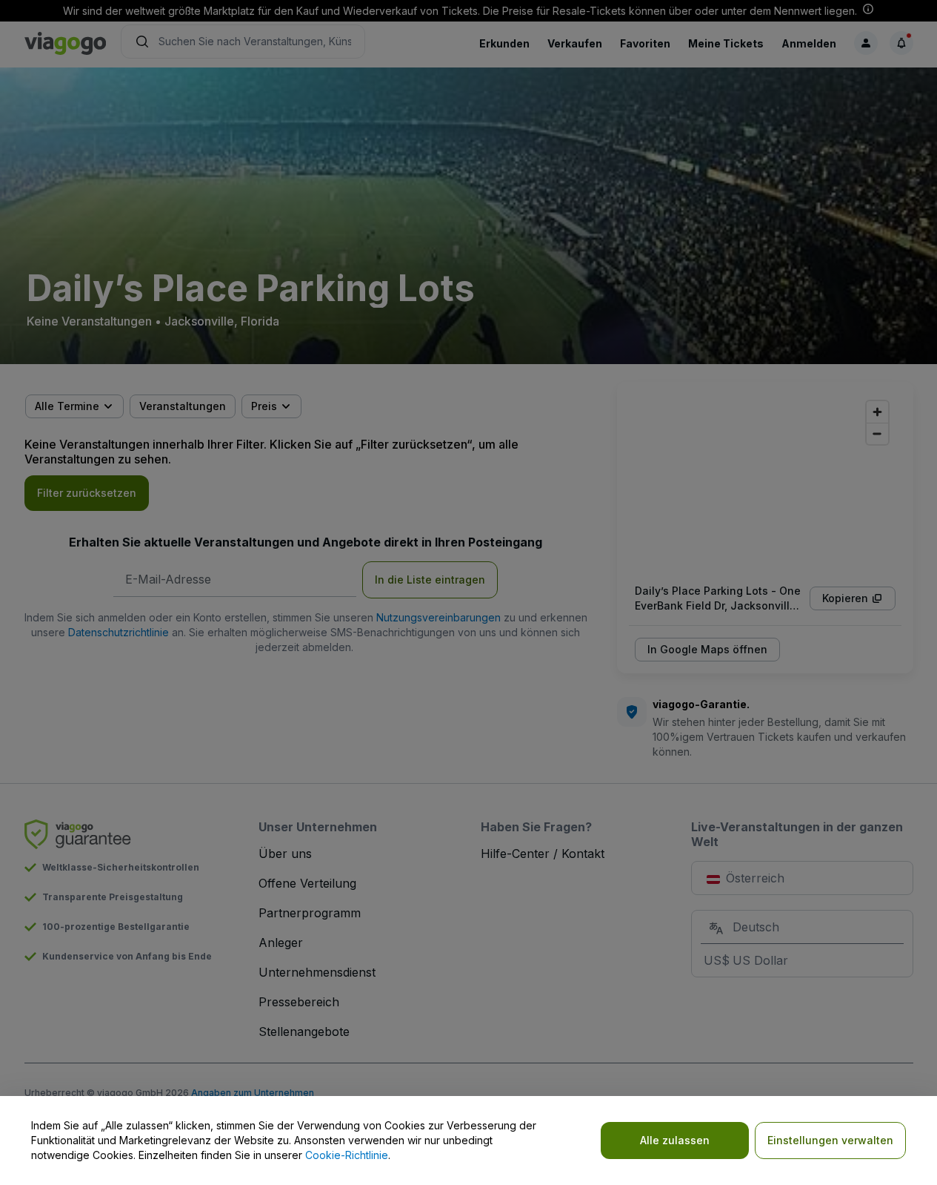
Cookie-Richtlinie (346, 1155)
